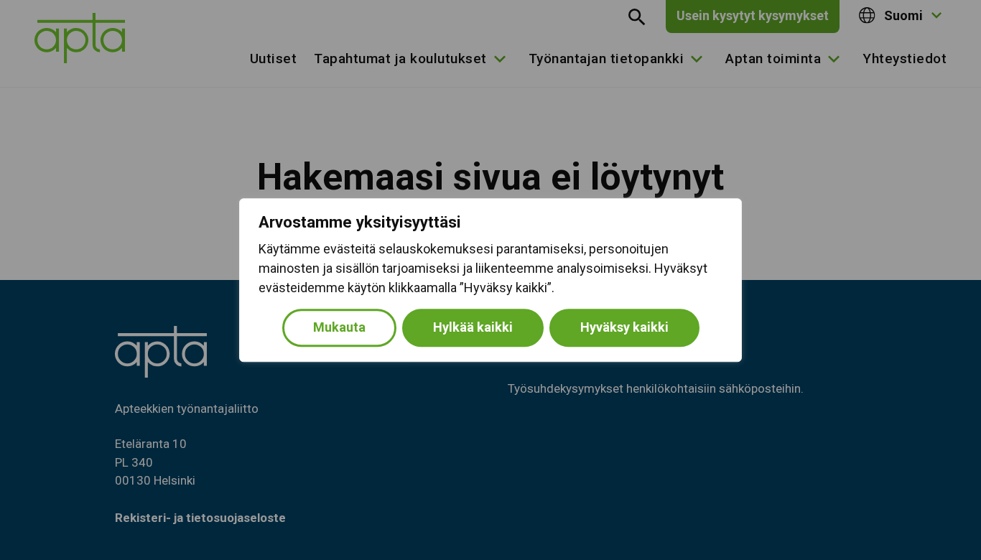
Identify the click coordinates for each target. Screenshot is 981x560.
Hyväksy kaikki (624, 327)
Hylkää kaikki (473, 327)
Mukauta (339, 327)
